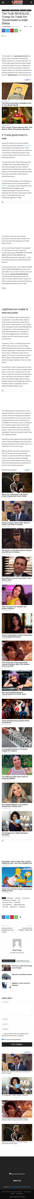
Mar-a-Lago (5, 906)
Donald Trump (25, 898)
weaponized (22, 906)
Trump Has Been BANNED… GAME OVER (25, 929)
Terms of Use (27, 1191)
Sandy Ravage (6, 26)
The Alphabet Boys (15, 10)
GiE (19, 900)
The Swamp (22, 10)
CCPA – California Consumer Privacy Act (12, 1191)
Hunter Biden (17, 902)
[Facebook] (3, 30)
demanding (26, 145)
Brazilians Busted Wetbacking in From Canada (8, 930)
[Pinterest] (12, 30)
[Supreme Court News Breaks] (6, 976)
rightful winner (13, 906)
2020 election (10, 898)
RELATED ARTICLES (8, 961)
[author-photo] (17, 947)
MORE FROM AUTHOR (22, 961)
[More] (20, 30)
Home (3, 7)
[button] (3, 2)
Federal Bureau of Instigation (9, 900)
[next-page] (6, 992)
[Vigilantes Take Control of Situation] (6, 985)
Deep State (17, 898)
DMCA (12, 1193)
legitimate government (19, 904)
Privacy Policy (19, 1193)
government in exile (7, 902)
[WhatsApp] (16, 30)
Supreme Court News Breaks (22, 974)
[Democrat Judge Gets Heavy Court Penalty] (6, 968)
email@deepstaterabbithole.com (21, 1187)
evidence (5, 186)
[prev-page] (3, 992)
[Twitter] (8, 30)
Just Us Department (7, 904)
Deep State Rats (11, 7)
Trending (29, 10)
